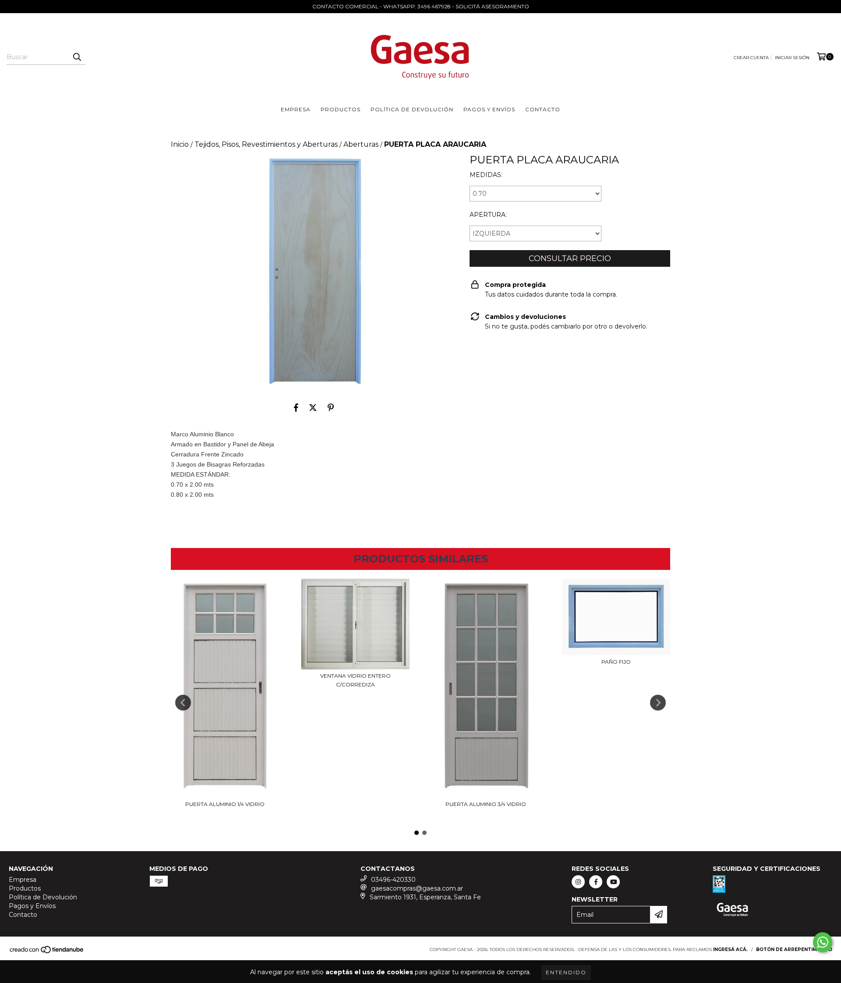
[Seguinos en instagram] (578, 881)
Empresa (296, 109)
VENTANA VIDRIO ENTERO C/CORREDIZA (355, 680)
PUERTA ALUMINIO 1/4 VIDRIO (225, 804)
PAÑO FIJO (616, 661)
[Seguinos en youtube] (613, 881)
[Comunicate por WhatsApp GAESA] (822, 942)
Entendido (566, 972)
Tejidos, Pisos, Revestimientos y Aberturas (266, 144)
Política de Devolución (412, 109)
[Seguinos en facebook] (595, 881)
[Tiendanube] (47, 952)
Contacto (542, 109)
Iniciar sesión (792, 57)
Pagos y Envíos (489, 109)
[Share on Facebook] (296, 407)
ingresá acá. (730, 949)
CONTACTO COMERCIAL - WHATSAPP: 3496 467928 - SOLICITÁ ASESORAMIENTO (420, 6)
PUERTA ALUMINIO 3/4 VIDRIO (485, 804)
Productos (340, 109)
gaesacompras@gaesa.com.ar (417, 888)
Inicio (180, 144)
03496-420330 (393, 880)
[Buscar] (76, 57)
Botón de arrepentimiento (794, 949)
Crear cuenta (751, 57)
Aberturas (360, 144)
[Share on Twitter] (313, 407)
